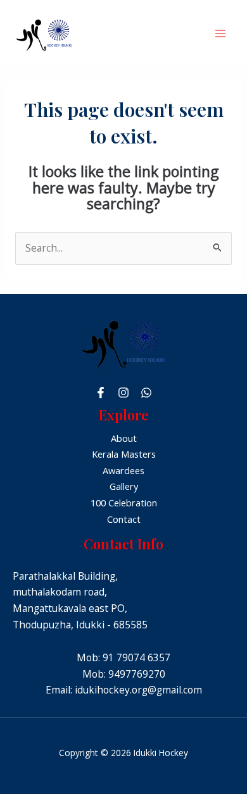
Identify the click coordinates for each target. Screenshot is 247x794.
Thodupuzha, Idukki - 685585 (80, 625)
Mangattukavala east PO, (70, 608)
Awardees (123, 470)
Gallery (124, 486)
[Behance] (146, 392)
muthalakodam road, (60, 592)
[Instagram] (123, 392)
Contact (124, 519)
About (124, 438)
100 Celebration (124, 502)
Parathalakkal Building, (65, 576)
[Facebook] (100, 392)
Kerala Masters (124, 454)
